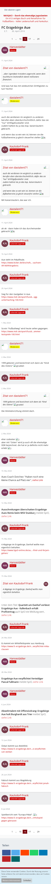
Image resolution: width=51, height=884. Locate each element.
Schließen (27, 880)
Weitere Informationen (11, 880)
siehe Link (37, 480)
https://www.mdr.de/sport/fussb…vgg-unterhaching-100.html (19, 298)
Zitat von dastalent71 (15, 68)
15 (20, 39)
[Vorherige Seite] (8, 39)
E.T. (6, 31)
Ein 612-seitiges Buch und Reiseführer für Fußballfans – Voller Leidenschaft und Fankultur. (26, 18)
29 (38, 39)
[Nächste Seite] (43, 39)
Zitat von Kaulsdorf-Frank (18, 583)
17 (29, 39)
